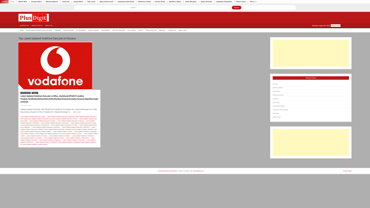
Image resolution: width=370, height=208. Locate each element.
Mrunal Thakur (223, 2)
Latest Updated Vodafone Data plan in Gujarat (42, 121)
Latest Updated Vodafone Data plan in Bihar (32, 116)
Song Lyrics (182, 30)
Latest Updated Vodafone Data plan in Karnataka (54, 123)
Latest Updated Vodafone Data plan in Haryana (71, 121)
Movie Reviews (68, 30)
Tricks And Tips (151, 30)
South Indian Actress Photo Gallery (39, 30)
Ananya (247, 2)
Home (22, 30)
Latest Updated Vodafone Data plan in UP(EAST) (75, 127)
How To (140, 30)
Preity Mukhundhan (279, 106)
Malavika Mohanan (35, 2)
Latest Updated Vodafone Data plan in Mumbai (64, 125)
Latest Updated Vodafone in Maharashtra (77, 138)
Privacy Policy (37, 25)
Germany (162, 30)
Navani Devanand (189, 2)
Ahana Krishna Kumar (89, 2)
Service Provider (118, 30)
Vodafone (34, 93)
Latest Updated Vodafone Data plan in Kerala (83, 123)
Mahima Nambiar (278, 87)
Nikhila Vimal (276, 117)
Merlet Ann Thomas (127, 2)
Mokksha (275, 98)
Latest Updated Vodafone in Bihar (62, 131)
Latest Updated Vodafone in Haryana (59, 136)
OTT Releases (81, 30)
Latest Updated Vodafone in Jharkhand (83, 136)
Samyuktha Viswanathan (207, 2)
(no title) (275, 84)
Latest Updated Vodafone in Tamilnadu (74, 140)
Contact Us (24, 25)
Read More (77, 112)
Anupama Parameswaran (280, 109)
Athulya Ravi (237, 2)
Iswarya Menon (61, 2)
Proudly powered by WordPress (167, 171)
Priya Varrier (74, 2)
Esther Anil (48, 2)
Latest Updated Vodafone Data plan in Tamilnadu (46, 127)
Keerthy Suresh (143, 2)
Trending (58, 30)
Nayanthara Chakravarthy (108, 2)
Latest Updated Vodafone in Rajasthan (50, 140)
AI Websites (172, 30)
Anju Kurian (276, 102)
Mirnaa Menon (258, 2)
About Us (48, 25)
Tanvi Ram (276, 113)
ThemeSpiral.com (198, 171)
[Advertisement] (311, 53)
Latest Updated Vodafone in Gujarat (37, 136)
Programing (105, 30)
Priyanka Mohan (19, 2)
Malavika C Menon (158, 2)
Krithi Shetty (276, 91)
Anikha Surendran (278, 95)
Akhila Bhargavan (173, 2)
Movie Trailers (93, 30)
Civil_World (131, 30)
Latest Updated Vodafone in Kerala (54, 138)
